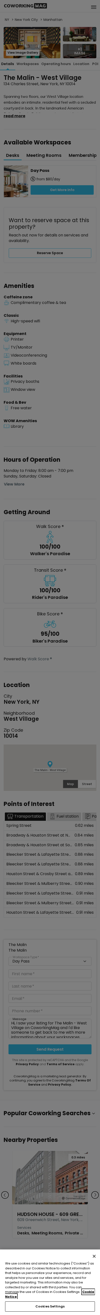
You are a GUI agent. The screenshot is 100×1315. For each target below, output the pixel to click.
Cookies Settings (50, 1306)
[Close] (94, 1256)
